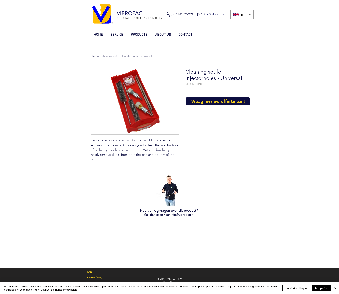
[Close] (335, 288)
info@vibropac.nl (214, 14)
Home (95, 55)
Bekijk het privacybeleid (64, 289)
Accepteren (321, 288)
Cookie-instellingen (296, 288)
